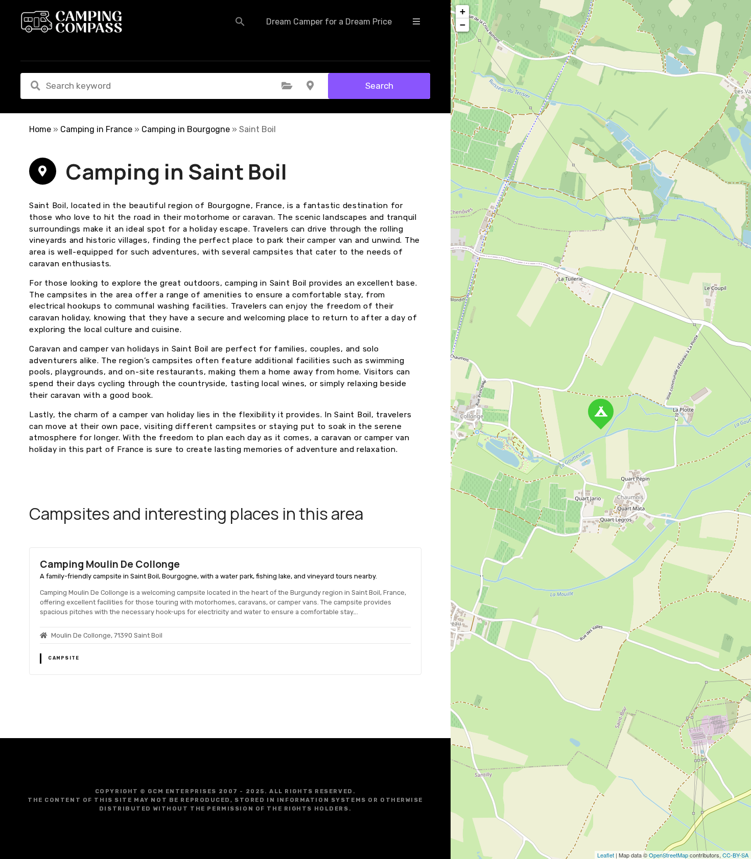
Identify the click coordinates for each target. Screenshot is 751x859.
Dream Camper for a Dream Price (329, 22)
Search (379, 86)
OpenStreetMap (668, 855)
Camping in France (96, 129)
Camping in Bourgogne (186, 129)
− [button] (462, 24)
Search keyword (35, 86)
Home (40, 129)
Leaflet (605, 855)
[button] (240, 21)
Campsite (63, 658)
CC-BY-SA (735, 855)
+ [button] (462, 11)
